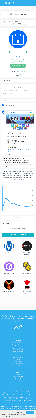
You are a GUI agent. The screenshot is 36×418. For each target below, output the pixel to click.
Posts (5, 100)
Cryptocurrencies (10, 24)
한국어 (13, 401)
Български (15, 398)
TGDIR (7, 3)
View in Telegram (18, 65)
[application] (18, 198)
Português (16, 395)
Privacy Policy (18, 378)
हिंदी (30, 401)
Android (18, 359)
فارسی (31, 398)
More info (27, 416)
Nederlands (24, 395)
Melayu (26, 401)
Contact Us (18, 374)
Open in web (18, 61)
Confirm (24, 71)
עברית (22, 398)
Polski (4, 398)
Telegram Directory (9, 22)
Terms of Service (18, 376)
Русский (18, 392)
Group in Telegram (18, 345)
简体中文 (8, 401)
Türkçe (9, 398)
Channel (19, 22)
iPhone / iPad (18, 361)
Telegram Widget (18, 349)
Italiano (4, 395)
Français (24, 392)
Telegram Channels (18, 343)
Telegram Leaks (18, 351)
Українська (11, 392)
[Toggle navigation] (33, 3)
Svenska (31, 395)
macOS (18, 366)
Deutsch (30, 392)
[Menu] (33, 184)
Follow (18, 56)
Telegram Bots (18, 347)
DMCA (18, 380)
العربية (27, 398)
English (5, 392)
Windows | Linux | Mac (18, 364)
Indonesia (20, 401)
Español (9, 395)
